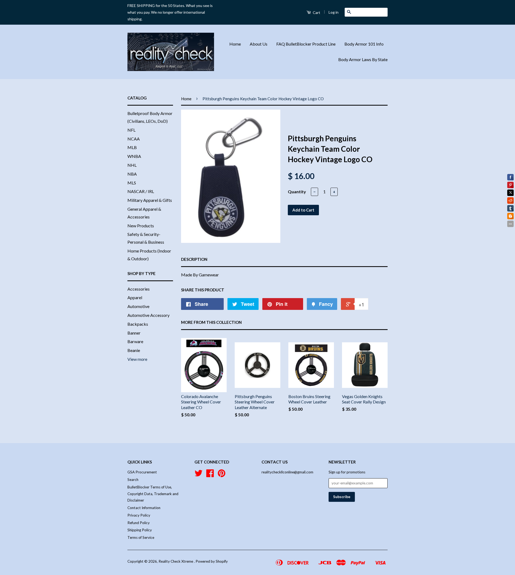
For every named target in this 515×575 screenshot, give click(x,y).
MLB (132, 147)
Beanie (133, 350)
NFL (131, 129)
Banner (134, 332)
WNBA (134, 156)
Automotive (138, 306)
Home (235, 43)
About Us (258, 43)
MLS (131, 182)
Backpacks (137, 324)
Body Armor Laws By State (363, 59)
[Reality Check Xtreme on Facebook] (210, 475)
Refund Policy (138, 523)
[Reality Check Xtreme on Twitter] (198, 475)
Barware (135, 341)
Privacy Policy (138, 515)
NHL (132, 165)
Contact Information (143, 508)
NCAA (133, 138)
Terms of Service (140, 537)
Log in (334, 12)
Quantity (297, 191)
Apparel (134, 297)
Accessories (138, 288)
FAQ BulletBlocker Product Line (306, 43)
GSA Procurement (142, 472)
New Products (140, 225)
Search (132, 479)
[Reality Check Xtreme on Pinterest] (222, 475)
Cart (316, 12)
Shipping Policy (139, 530)
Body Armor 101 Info (364, 43)
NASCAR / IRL (140, 191)
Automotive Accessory (148, 315)
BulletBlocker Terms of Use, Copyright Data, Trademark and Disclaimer (152, 493)
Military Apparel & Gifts (149, 200)
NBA (132, 173)
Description (194, 259)
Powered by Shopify (212, 561)
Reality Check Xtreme (176, 561)
